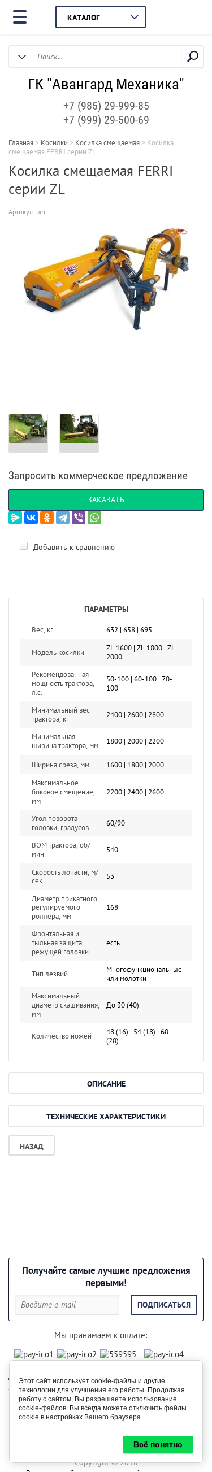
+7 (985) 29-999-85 (106, 105)
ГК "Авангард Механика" (106, 84)
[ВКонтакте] (31, 517)
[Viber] (78, 517)
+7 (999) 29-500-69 (106, 120)
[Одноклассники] (47, 517)
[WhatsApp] (94, 517)
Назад (32, 1146)
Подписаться (164, 1305)
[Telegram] (63, 517)
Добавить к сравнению (73, 547)
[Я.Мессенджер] (15, 517)
